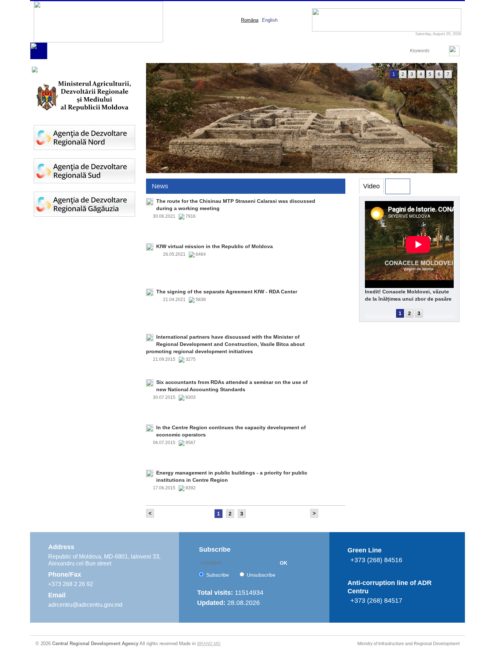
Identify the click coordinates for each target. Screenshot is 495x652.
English (270, 20)
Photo (397, 186)
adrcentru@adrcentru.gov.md (85, 605)
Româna (249, 20)
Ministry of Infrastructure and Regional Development (408, 643)
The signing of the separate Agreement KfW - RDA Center (226, 291)
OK (283, 563)
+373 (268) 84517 (376, 600)
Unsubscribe (261, 575)
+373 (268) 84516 (376, 560)
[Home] (38, 57)
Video (371, 186)
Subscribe (217, 575)
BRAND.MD (209, 643)
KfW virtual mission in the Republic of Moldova (214, 246)
